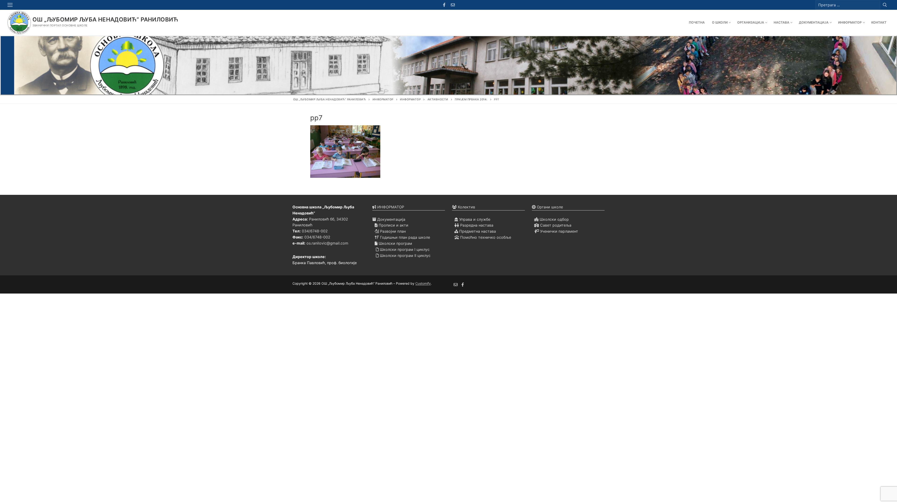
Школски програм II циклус (405, 255)
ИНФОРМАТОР (390, 207)
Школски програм (394, 243)
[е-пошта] (455, 284)
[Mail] (452, 5)
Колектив (466, 207)
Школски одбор (553, 219)
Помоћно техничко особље (485, 237)
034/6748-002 (315, 231)
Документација (390, 219)
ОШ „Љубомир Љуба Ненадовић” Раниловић (105, 19)
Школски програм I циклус (404, 249)
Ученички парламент (558, 231)
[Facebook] (444, 5)
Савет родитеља (555, 225)
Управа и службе (474, 219)
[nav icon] (10, 5)
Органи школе (549, 207)
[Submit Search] (885, 4)
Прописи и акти (392, 225)
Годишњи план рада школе (404, 237)
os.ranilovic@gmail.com (327, 243)
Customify (423, 283)
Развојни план (392, 231)
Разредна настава (476, 225)
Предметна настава (477, 231)
